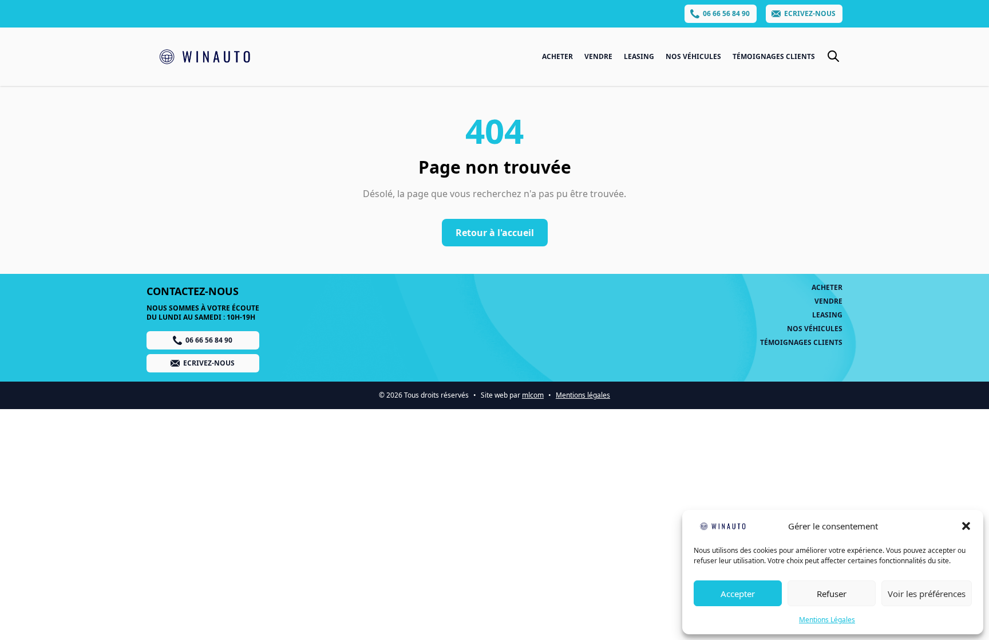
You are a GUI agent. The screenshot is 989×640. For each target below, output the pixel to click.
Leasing (639, 56)
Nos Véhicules (693, 56)
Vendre (598, 56)
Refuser (831, 593)
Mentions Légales (827, 620)
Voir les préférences (927, 593)
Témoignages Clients (774, 56)
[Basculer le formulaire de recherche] (833, 56)
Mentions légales (583, 395)
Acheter (557, 56)
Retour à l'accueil (495, 232)
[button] (966, 526)
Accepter (738, 593)
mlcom (533, 395)
